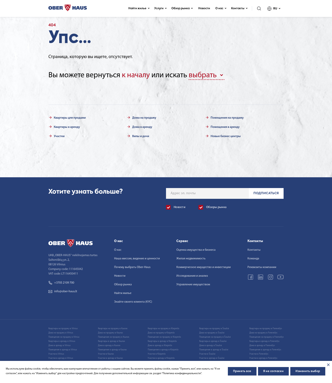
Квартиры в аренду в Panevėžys (264, 341)
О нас (219, 8)
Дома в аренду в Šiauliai (210, 345)
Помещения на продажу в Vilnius (63, 337)
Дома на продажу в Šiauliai (211, 333)
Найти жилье (137, 8)
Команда (253, 258)
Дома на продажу (144, 117)
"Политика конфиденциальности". (182, 373)
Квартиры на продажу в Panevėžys (265, 328)
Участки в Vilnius (56, 354)
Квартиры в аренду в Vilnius (61, 341)
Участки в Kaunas (106, 354)
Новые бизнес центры (226, 136)
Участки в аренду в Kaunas (110, 358)
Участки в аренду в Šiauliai (211, 358)
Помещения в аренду (225, 127)
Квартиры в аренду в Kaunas (111, 341)
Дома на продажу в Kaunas (110, 333)
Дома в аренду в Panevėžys (262, 345)
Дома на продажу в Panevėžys (263, 333)
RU (275, 8)
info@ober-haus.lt (65, 291)
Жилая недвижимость (191, 258)
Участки (59, 136)
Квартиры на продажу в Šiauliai (214, 328)
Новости (204, 8)
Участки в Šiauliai (207, 354)
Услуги (159, 8)
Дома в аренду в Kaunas (109, 345)
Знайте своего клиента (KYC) (133, 301)
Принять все (242, 371)
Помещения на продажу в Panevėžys (266, 337)
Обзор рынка (180, 8)
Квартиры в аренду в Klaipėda (162, 341)
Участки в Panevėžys (258, 354)
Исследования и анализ (192, 275)
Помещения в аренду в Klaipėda (163, 350)
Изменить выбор (307, 371)
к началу (136, 75)
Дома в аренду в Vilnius (59, 345)
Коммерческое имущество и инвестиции (203, 267)
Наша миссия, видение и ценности (137, 258)
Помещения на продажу (227, 117)
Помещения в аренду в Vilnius (62, 350)
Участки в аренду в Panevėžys (263, 358)
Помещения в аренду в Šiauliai (213, 350)
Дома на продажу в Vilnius (60, 333)
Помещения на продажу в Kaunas (113, 337)
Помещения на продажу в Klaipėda (164, 337)
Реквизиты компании (261, 267)
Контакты (237, 8)
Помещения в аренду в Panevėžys (265, 350)
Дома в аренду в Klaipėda (160, 345)
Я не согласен (273, 371)
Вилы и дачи (140, 136)
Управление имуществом (193, 284)
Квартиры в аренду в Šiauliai (213, 341)
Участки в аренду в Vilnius (60, 358)
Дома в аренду (142, 127)
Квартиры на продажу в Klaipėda (163, 328)
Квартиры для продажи (70, 117)
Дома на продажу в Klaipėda (161, 333)
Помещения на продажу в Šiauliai (215, 337)
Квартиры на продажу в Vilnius (63, 328)
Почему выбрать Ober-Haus (132, 267)
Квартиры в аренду (67, 127)
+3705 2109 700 (64, 282)
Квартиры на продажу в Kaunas (112, 328)
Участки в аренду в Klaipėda (161, 358)
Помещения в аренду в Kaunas (112, 350)
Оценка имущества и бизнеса (196, 249)
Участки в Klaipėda (156, 354)
